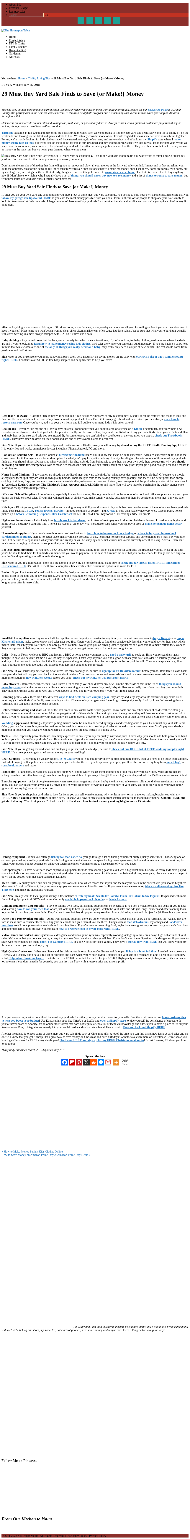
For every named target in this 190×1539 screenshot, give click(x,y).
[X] (86, 1062)
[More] (116, 1062)
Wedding (7, 723)
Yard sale (7, 132)
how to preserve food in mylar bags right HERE (89, 928)
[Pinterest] (79, 1062)
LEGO (28, 510)
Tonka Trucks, (44, 510)
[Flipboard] (72, 1062)
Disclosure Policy (158, 109)
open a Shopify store (113, 1020)
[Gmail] (108, 1062)
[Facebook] (64, 1062)
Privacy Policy (97, 1535)
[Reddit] (93, 1062)
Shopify (152, 139)
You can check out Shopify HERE (144, 1027)
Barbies (58, 510)
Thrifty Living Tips (39, 78)
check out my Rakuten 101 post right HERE (100, 677)
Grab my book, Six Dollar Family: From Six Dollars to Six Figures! (118, 896)
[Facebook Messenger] (101, 1062)
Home (21, 78)
